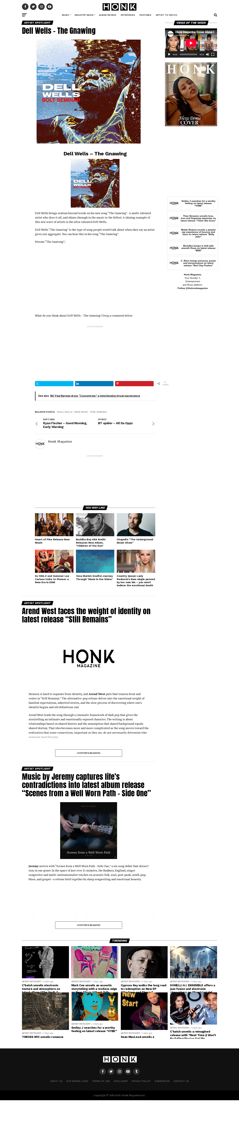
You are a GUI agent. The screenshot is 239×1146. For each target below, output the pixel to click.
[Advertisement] (95, 350)
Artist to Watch (166, 15)
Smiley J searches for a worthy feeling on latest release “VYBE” (198, 203)
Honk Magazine (60, 441)
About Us (56, 1081)
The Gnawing (99, 412)
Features (145, 15)
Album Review (107, 15)
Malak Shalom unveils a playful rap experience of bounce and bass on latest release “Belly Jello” (198, 233)
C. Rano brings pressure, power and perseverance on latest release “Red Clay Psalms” (198, 263)
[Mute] (207, 54)
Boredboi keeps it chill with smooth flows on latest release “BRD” (198, 248)
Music (65, 15)
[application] (191, 43)
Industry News (84, 15)
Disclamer (121, 1081)
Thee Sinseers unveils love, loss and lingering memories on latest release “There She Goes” (198, 218)
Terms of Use (101, 1081)
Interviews (128, 15)
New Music (81, 412)
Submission (162, 1081)
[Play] (169, 54)
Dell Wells (65, 412)
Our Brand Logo (77, 1081)
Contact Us (181, 1081)
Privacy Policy (141, 1081)
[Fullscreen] (212, 54)
